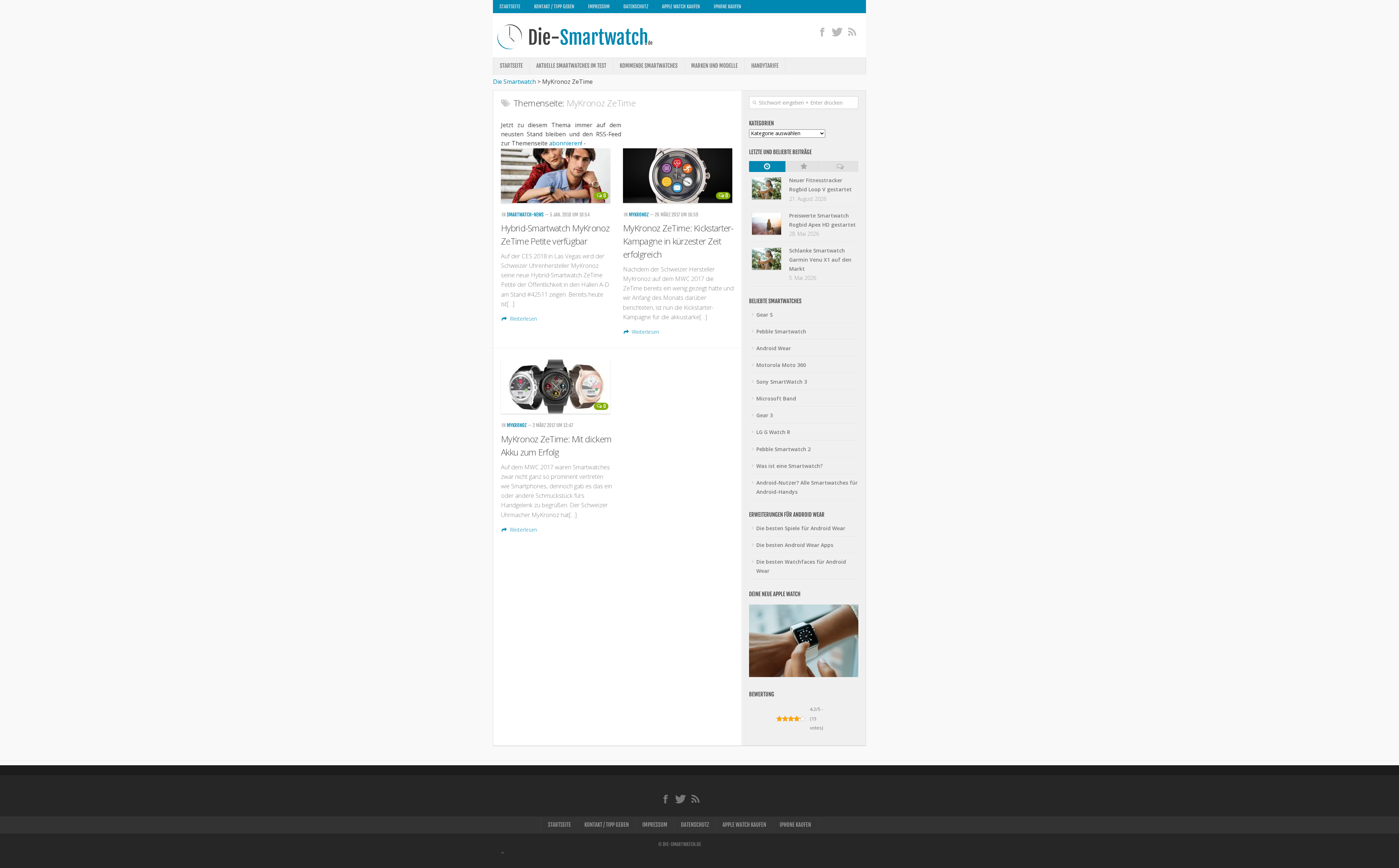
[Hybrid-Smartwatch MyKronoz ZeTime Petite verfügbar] (556, 175)
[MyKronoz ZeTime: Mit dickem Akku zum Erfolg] (556, 386)
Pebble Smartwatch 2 (783, 449)
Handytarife (765, 65)
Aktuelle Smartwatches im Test (571, 65)
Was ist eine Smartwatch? (789, 465)
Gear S (764, 314)
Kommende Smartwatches (649, 65)
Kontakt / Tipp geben (554, 6)
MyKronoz (638, 215)
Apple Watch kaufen (681, 6)
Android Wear (773, 348)
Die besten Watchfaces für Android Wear (801, 566)
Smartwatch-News (525, 215)
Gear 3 (764, 415)
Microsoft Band (776, 398)
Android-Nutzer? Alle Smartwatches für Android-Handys (807, 487)
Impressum (599, 6)
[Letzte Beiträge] (767, 166)
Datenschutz (635, 6)
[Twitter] (837, 32)
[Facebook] (822, 32)
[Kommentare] (840, 166)
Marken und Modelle (714, 65)
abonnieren (565, 143)
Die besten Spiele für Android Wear (800, 528)
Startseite (509, 6)
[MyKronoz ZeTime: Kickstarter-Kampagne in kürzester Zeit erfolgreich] (678, 175)
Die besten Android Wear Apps (794, 544)
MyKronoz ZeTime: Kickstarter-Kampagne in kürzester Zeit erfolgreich (678, 241)
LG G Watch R (773, 432)
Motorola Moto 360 (781, 364)
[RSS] (852, 32)
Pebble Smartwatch (781, 331)
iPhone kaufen (727, 6)
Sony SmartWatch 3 (781, 381)
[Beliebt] (803, 166)
